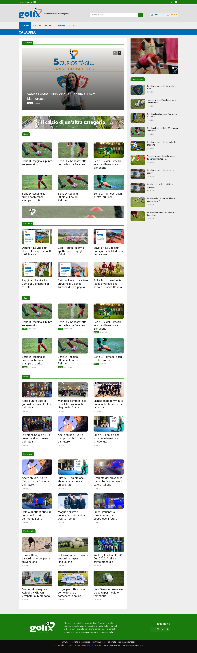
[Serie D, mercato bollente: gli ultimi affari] (138, 90)
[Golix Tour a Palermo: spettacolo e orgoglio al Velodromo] (73, 236)
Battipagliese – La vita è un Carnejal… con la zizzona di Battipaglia (73, 284)
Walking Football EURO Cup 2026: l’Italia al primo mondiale (108, 558)
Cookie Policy (96, 645)
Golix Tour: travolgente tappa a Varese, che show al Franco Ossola (108, 284)
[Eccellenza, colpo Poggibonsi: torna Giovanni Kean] (138, 104)
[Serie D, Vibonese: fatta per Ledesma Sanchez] (73, 150)
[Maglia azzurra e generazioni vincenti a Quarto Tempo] (73, 501)
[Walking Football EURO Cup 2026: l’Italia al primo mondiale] (109, 544)
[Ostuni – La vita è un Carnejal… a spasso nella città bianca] (37, 236)
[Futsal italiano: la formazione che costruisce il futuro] (109, 501)
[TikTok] (162, 629)
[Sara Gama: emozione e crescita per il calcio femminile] (109, 578)
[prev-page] (115, 53)
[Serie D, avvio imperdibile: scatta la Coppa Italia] (138, 216)
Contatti (58, 645)
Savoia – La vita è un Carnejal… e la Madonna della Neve (108, 251)
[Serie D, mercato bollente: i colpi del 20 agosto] (138, 146)
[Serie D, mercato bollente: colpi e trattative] (138, 174)
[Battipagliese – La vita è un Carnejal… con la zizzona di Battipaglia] (73, 269)
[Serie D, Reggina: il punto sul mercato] (37, 150)
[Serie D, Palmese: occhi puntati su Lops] (109, 182)
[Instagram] (157, 629)
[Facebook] (152, 629)
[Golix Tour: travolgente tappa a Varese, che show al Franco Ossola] (109, 269)
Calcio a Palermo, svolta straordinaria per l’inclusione (73, 558)
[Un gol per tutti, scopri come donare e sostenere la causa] (73, 578)
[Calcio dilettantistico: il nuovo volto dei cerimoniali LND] (37, 501)
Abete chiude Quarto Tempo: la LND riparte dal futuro (71, 438)
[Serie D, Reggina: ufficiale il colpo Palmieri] (73, 182)
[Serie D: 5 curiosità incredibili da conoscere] (138, 188)
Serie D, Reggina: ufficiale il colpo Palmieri (68, 197)
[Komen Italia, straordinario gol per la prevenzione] (37, 544)
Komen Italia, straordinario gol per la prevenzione (36, 558)
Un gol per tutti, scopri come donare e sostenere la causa (71, 593)
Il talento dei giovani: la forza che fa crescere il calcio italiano (108, 481)
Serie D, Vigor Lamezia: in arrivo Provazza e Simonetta (108, 164)
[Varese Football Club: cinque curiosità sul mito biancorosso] (73, 79)
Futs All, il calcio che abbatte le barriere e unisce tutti (106, 438)
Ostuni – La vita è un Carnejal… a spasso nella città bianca (37, 251)
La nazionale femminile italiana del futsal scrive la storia (108, 404)
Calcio (30, 103)
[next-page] (119, 53)
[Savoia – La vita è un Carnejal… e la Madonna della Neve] (109, 236)
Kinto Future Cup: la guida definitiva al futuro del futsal (37, 404)
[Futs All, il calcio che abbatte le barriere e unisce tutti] (109, 424)
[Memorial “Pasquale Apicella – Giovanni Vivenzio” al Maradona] (37, 578)
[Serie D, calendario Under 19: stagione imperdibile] (138, 132)
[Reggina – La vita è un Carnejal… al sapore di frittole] (37, 269)
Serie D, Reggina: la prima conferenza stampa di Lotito (33, 197)
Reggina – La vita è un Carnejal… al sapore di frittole (35, 284)
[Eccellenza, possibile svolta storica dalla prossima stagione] (138, 160)
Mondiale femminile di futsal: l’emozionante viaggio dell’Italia (72, 404)
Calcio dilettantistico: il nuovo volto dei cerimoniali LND (36, 515)
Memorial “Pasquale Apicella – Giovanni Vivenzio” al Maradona (36, 593)
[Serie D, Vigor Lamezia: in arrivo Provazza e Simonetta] (109, 150)
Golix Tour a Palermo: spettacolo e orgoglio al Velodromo (72, 251)
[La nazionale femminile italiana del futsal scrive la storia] (109, 389)
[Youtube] (167, 629)
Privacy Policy (81, 645)
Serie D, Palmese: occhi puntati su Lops (108, 195)
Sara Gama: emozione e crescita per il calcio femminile (108, 593)
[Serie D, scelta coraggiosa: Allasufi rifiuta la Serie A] (138, 202)
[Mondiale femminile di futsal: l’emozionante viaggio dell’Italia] (73, 389)
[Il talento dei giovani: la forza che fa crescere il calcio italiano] (109, 467)
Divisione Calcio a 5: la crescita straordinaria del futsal (36, 438)
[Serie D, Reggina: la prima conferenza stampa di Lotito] (37, 182)
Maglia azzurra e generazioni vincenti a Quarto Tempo (71, 515)
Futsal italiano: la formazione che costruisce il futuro (105, 515)
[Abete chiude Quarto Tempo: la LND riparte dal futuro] (73, 424)
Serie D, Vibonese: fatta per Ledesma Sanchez (72, 162)
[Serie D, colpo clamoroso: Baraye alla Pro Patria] (138, 118)
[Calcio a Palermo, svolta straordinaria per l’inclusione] (73, 544)
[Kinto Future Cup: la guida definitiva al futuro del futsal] (37, 389)
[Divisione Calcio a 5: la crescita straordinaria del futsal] (37, 424)
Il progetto (68, 645)
